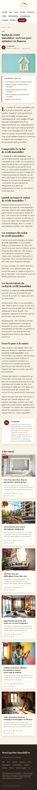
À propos (13, 20)
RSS (29, 768)
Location (5, 20)
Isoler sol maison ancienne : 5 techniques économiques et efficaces (18, 718)
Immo (16, 12)
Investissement (25, 16)
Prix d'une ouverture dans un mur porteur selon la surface (15, 481)
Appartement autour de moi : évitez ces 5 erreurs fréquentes (16, 622)
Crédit (4, 16)
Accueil (4, 12)
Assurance (30, 12)
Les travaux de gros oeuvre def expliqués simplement (14, 528)
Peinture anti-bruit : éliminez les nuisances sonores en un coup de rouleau (15, 670)
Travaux (22, 12)
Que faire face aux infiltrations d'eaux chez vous (15, 575)
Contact (22, 20)
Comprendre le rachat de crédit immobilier (19, 82)
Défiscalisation (13, 16)
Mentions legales (21, 768)
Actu (10, 12)
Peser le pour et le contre (13, 99)
